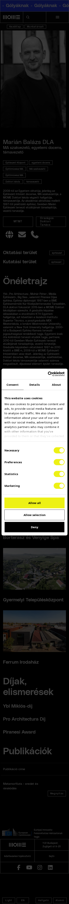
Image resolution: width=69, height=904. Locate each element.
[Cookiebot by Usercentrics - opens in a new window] (49, 373)
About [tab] (56, 384)
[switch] (59, 462)
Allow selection (35, 515)
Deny (34, 527)
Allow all (34, 503)
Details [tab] (34, 384)
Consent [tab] (13, 384)
